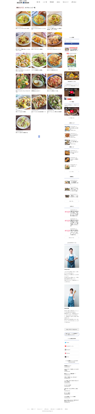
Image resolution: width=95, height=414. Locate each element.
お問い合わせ (73, 1)
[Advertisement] (71, 21)
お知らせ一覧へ (71, 237)
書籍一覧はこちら (71, 69)
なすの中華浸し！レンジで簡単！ (70, 396)
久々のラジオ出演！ (67, 385)
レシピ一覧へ (71, 171)
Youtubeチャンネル (70, 346)
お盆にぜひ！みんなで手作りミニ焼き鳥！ (71, 389)
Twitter (67, 342)
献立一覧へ (72, 201)
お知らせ (58, 1)
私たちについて (65, 1)
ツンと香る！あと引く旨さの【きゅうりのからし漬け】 (71, 381)
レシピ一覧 (45, 1)
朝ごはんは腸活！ (67, 393)
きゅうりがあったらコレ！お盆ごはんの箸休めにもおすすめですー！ (71, 401)
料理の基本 (52, 1)
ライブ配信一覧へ (71, 117)
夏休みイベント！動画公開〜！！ (70, 373)
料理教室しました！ (67, 365)
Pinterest (68, 353)
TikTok (67, 356)
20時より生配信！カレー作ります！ (70, 377)
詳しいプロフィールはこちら (72, 329)
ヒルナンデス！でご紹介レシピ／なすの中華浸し (71, 370)
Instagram (68, 349)
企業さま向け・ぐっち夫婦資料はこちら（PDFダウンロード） (71, 334)
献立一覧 (38, 1)
